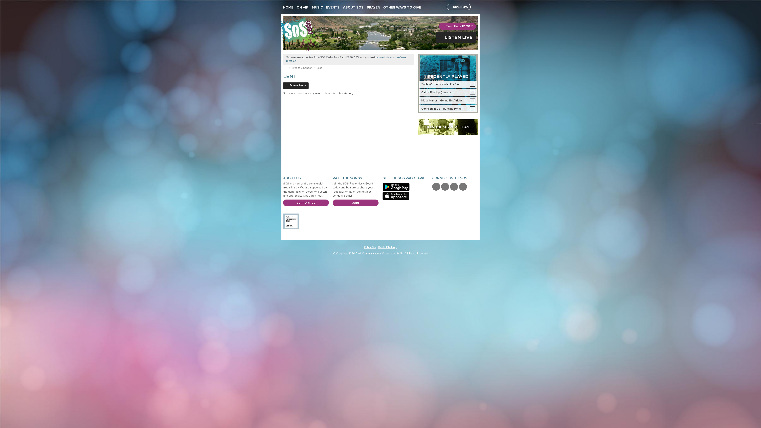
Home (288, 7)
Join (355, 202)
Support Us (306, 202)
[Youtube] (454, 187)
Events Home (298, 85)
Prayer (373, 7)
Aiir (401, 253)
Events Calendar (302, 68)
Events (332, 7)
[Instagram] (463, 187)
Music (317, 7)
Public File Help (387, 247)
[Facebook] (436, 187)
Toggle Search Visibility (475, 7)
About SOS (353, 7)
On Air (302, 7)
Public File (370, 247)
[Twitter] (445, 187)
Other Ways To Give (402, 7)
